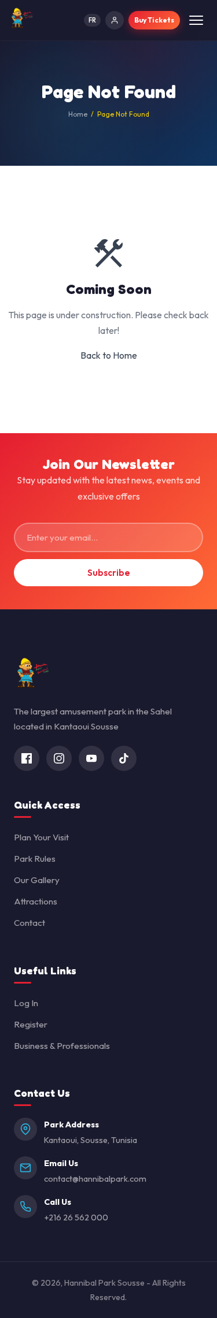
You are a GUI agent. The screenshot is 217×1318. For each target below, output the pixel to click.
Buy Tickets (154, 20)
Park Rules (35, 858)
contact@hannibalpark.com (95, 1179)
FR (92, 20)
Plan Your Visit (41, 837)
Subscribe (108, 572)
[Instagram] (59, 758)
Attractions (35, 901)
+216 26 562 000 (76, 1217)
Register (30, 1024)
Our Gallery (37, 879)
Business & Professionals (62, 1045)
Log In (26, 1002)
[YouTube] (91, 758)
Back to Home (108, 355)
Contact (29, 922)
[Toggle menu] (196, 20)
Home (77, 114)
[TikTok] (124, 758)
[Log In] (114, 20)
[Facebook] (26, 758)
